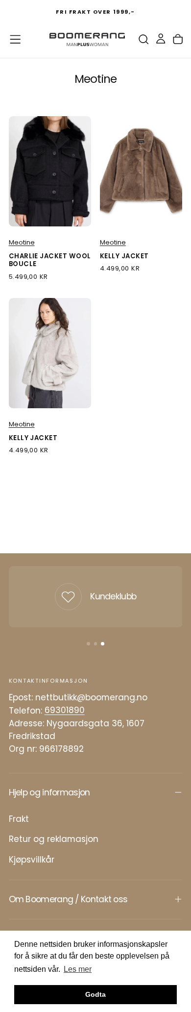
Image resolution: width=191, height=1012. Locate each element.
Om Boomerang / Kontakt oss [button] (68, 899)
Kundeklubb (113, 596)
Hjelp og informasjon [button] (49, 792)
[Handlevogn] (177, 39)
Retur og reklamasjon (53, 839)
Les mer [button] (78, 969)
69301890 (65, 710)
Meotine (22, 242)
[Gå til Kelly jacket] (141, 171)
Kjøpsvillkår (31, 859)
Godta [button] (95, 994)
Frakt (19, 819)
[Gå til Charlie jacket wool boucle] (50, 171)
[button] (15, 39)
